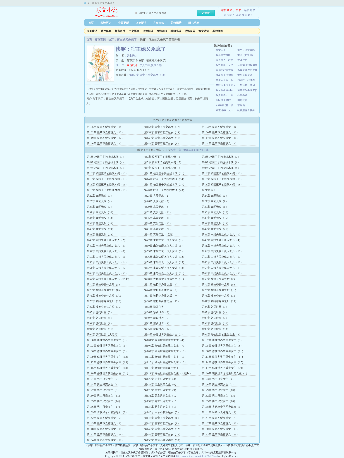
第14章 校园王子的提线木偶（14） (165, 179)
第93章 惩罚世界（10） (216, 323)
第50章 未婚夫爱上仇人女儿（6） (164, 245)
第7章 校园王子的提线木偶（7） (106, 167)
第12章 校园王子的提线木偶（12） (222, 173)
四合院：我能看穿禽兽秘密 (248, 80)
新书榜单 (193, 22)
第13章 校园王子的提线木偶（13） (107, 179)
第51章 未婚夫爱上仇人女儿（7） (222, 245)
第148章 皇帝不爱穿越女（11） (163, 138)
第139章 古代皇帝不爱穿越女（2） (107, 412)
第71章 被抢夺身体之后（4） (161, 284)
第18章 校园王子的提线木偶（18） (222, 184)
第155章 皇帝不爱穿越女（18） (148, 74)
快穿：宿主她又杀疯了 (122, 39)
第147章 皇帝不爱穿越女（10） (220, 138)
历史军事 (134, 31)
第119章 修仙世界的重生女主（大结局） (168, 373)
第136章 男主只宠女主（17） (104, 406)
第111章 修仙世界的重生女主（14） (223, 356)
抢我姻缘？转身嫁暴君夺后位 (248, 110)
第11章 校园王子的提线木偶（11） (165, 173)
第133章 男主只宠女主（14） (104, 401)
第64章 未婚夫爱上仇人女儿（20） (107, 273)
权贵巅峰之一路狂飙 (226, 95)
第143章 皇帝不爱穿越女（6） (162, 417)
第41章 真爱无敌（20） (158, 229)
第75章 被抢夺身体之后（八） (220, 290)
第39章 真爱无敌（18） (216, 223)
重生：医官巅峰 (246, 50)
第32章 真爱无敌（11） (158, 212)
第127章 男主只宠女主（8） (103, 390)
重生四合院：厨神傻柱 (226, 80)
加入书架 (145, 65)
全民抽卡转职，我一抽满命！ (226, 100)
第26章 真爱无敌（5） (157, 201)
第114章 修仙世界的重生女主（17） (223, 362)
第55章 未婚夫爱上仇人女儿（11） (107, 256)
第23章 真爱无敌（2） (157, 195)
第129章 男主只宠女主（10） (219, 390)
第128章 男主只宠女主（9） (161, 390)
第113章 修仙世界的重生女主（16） (165, 362)
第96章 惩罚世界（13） (216, 329)
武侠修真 (106, 31)
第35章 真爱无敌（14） (158, 217)
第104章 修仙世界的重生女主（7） (165, 345)
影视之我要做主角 (247, 70)
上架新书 (141, 22)
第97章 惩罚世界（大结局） (103, 334)
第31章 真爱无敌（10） (101, 212)
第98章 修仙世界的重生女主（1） (164, 334)
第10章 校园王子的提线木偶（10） (107, 173)
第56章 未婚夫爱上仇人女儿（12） (165, 256)
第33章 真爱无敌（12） (216, 212)
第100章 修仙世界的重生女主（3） (107, 340)
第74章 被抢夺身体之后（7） (161, 290)
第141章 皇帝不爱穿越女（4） (220, 412)
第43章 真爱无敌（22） (101, 234)
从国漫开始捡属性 (247, 65)
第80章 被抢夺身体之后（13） (162, 301)
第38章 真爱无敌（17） (158, 223)
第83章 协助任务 (154, 306)
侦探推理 (148, 31)
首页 (91, 22)
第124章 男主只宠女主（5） (103, 384)
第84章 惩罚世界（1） (215, 306)
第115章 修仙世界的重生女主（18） (108, 367)
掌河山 (241, 105)
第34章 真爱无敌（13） (101, 217)
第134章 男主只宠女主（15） (161, 401)
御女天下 (221, 50)
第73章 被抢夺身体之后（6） (104, 290)
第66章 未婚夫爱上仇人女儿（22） (222, 273)
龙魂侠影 (242, 60)
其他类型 (217, 31)
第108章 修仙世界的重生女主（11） (223, 351)
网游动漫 (162, 31)
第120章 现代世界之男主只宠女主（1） (225, 373)
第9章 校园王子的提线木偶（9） (221, 167)
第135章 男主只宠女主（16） (219, 401)
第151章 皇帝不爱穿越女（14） (163, 132)
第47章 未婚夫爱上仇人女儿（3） (164, 240)
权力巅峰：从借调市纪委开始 (226, 65)
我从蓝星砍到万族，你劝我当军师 (226, 90)
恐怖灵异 (190, 31)
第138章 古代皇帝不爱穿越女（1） (222, 406)
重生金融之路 (244, 75)
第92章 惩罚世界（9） (157, 323)
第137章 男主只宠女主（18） (161, 406)
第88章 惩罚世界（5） (100, 317)
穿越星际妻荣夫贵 (247, 90)
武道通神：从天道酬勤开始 (226, 110)
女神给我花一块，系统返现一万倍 (226, 105)
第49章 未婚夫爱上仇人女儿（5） (107, 245)
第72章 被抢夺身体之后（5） (219, 284)
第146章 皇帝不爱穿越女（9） (105, 143)
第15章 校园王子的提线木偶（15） (222, 179)
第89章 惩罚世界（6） (157, 317)
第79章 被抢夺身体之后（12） (105, 301)
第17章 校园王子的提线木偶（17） (165, 184)
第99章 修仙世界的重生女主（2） (222, 334)
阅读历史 (106, 22)
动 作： (121, 65)
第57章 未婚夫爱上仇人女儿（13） (222, 256)
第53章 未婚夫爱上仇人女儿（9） (164, 251)
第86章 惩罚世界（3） (157, 312)
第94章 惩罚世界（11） (101, 329)
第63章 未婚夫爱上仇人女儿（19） (222, 267)
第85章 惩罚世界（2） (100, 312)
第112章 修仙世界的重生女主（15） (108, 362)
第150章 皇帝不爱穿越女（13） (220, 132)
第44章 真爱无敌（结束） (159, 234)
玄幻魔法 (92, 31)
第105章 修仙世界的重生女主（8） (222, 345)
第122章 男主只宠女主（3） (161, 379)
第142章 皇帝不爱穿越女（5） (105, 417)
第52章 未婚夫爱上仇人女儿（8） (107, 251)
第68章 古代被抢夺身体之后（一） (164, 279)
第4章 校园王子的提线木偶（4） (106, 162)
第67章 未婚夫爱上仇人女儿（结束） (109, 279)
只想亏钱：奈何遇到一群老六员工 (248, 85)
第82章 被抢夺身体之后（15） (105, 306)
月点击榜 (158, 22)
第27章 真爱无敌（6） (215, 201)
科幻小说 (176, 31)
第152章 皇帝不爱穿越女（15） (105, 132)
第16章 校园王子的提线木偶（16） (107, 184)
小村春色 (242, 95)
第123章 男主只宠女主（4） (218, 379)
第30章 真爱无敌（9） (215, 206)
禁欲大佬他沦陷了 (226, 85)
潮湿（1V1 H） (245, 55)
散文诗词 (204, 31)
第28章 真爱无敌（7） (100, 206)
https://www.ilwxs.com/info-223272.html (197, 456)
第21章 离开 (209, 190)
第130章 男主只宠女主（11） (104, 395)
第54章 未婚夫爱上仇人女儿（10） (222, 251)
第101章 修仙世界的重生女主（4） (165, 340)
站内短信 (250, 10)
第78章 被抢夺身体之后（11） (220, 295)
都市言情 (120, 31)
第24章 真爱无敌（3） (215, 195)
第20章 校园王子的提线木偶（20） (165, 190)
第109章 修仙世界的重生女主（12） (108, 356)
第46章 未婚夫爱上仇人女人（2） (107, 240)
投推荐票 (156, 65)
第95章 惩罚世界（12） (158, 329)
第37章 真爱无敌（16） (101, 223)
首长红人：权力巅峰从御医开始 (226, 60)
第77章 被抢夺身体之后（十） (162, 295)
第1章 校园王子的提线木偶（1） (106, 156)
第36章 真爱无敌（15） (216, 217)
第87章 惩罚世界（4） (215, 312)
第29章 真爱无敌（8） (157, 206)
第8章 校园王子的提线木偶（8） (163, 167)
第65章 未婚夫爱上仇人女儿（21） (165, 273)
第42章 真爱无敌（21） (216, 229)
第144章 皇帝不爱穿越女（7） (220, 143)
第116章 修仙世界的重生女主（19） (165, 367)
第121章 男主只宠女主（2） (103, 379)
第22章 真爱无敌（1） (100, 195)
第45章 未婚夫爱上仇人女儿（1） (222, 234)
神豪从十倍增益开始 (226, 75)
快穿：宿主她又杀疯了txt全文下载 (190, 150)
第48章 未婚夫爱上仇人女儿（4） (222, 240)
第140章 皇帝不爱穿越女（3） (162, 412)
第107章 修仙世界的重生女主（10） (165, 351)
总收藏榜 (176, 22)
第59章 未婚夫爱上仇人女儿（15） (165, 262)
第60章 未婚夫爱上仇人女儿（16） (222, 262)
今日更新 (123, 22)
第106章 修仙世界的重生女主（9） (107, 351)
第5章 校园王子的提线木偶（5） (163, 162)
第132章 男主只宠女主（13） (219, 395)
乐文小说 (107, 10)
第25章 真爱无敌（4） (100, 201)
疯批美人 (132, 55)
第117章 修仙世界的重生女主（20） (223, 367)
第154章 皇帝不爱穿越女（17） (163, 126)
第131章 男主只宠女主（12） (161, 395)
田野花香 (242, 100)
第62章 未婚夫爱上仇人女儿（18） (165, 267)
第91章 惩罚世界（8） (100, 323)
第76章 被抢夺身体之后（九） (105, 295)
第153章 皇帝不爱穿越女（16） (220, 126)
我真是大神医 (223, 55)
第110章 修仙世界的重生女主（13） (165, 356)
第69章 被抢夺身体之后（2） (219, 279)
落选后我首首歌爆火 (226, 70)
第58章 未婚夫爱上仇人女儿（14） (107, 262)
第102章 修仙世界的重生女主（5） (222, 340)
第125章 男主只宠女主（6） (161, 384)
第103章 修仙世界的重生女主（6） (107, 345)
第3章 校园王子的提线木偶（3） (221, 156)
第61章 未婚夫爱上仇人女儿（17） (107, 267)
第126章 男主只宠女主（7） (218, 384)
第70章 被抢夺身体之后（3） (104, 284)
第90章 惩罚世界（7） (215, 317)
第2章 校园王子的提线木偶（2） (163, 156)
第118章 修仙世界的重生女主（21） (108, 373)
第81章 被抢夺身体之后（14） (220, 301)
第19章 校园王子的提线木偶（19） (107, 190)
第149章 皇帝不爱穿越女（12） (105, 138)
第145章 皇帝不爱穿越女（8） (162, 143)
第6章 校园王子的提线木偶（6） (221, 162)
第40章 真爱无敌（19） (101, 229)
